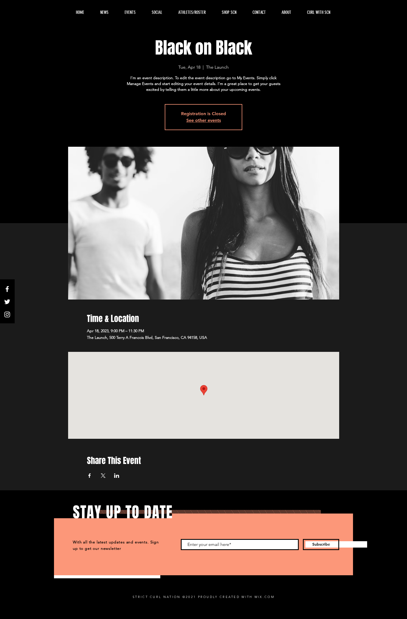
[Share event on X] (103, 475)
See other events (203, 120)
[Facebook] (7, 289)
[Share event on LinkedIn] (116, 475)
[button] (286, 12)
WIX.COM (264, 597)
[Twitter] (7, 302)
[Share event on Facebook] (89, 475)
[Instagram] (7, 314)
